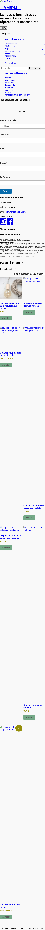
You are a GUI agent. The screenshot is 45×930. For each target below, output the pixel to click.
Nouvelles (9, 90)
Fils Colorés (10, 46)
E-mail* (3, 163)
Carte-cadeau (10, 63)
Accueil (8, 78)
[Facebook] (10, 223)
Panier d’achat (11, 83)
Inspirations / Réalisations (16, 73)
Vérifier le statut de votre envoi (18, 95)
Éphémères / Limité (12, 51)
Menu (3, 28)
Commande (10, 85)
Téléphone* (5, 177)
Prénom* (4, 134)
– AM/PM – (10, 7)
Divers (7, 58)
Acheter (6, 318)
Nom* (2, 149)
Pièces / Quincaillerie (13, 53)
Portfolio (8, 92)
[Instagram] (3, 223)
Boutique (9, 88)
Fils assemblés (11, 44)
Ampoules (9, 49)
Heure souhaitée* (8, 120)
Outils (7, 61)
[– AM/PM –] (6, 1)
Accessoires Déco (12, 56)
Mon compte (10, 80)
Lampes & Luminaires (14, 39)
